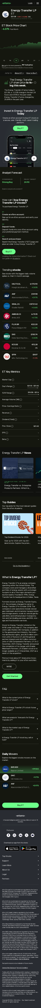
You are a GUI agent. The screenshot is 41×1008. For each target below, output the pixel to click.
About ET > (19, 73)
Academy (16, 259)
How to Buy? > (32, 73)
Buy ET (20, 128)
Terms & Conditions (22, 968)
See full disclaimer (24, 959)
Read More (8, 558)
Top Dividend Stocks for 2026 (16, 537)
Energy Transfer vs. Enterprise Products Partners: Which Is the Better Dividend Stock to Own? (17, 486)
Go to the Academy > (21, 566)
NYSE (9, 666)
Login (30, 3)
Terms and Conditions (12, 959)
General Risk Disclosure (9, 968)
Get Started (12, 676)
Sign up (4, 65)
